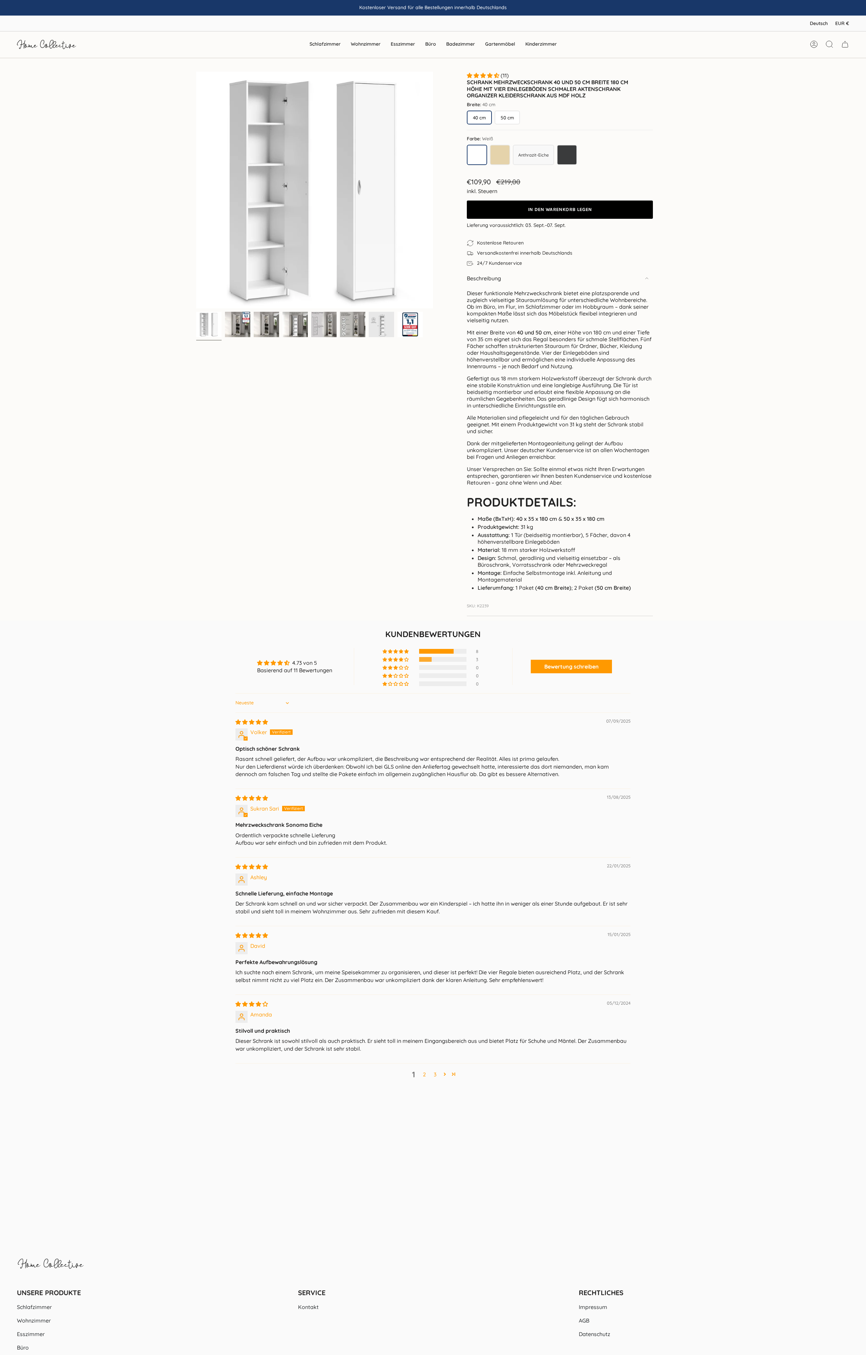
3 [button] (435, 1074)
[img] (251, 722)
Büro (23, 1347)
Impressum (593, 1307)
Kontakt (308, 1307)
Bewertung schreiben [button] (571, 666)
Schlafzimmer (34, 1307)
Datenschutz (594, 1334)
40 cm (479, 117)
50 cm (507, 117)
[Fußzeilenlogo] (51, 1267)
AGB (584, 1320)
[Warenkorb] (845, 44)
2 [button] (424, 1074)
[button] (325, 44)
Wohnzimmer (34, 1320)
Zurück (196, 190)
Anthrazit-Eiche (536, 156)
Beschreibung (484, 278)
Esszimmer (31, 1334)
